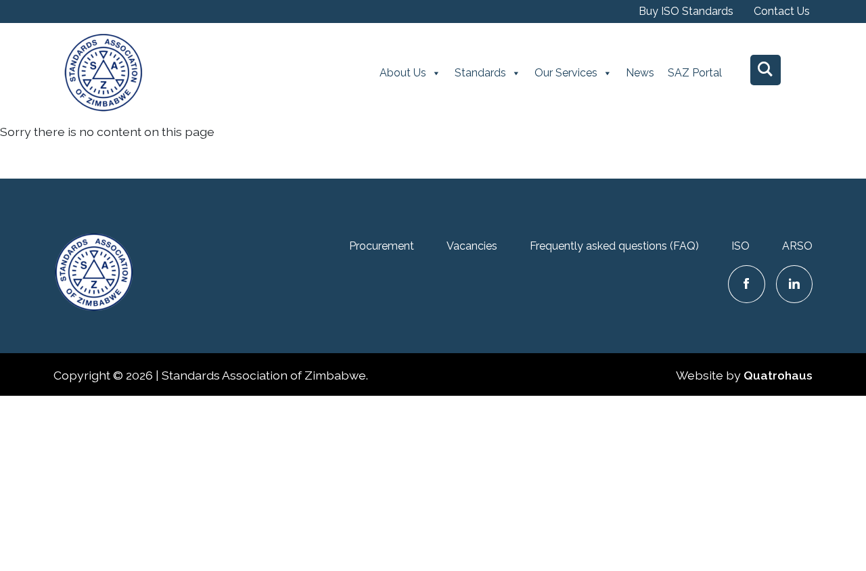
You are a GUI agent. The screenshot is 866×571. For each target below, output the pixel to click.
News (640, 72)
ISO (740, 245)
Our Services (565, 72)
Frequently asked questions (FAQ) (614, 245)
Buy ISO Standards (686, 11)
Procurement (381, 245)
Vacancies (472, 245)
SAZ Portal (695, 72)
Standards (480, 72)
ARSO (797, 245)
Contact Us (782, 11)
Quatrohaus (778, 375)
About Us (403, 72)
